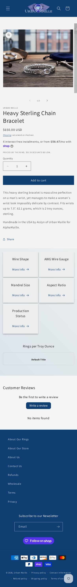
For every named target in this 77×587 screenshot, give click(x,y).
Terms (12, 492)
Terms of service (59, 578)
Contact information (60, 572)
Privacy (12, 501)
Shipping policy (39, 578)
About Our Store (18, 448)
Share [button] (10, 239)
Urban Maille (20, 572)
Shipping (7, 135)
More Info (18, 269)
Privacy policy (38, 572)
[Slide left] (29, 100)
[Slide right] (47, 100)
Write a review (38, 405)
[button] (8, 8)
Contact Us (15, 466)
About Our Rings (18, 439)
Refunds (13, 475)
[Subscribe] (58, 526)
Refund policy (20, 578)
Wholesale (14, 483)
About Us (14, 457)
